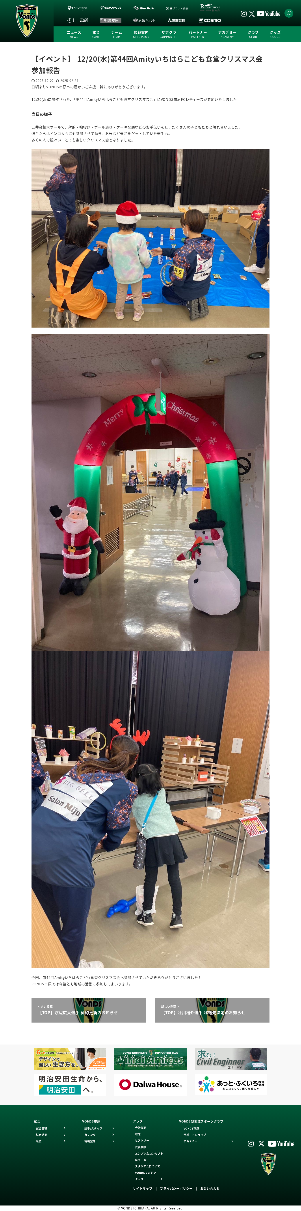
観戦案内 (141, 34)
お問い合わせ (210, 1188)
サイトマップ (142, 1188)
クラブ (253, 34)
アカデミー (227, 34)
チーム (116, 34)
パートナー (198, 34)
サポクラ (169, 34)
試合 (96, 34)
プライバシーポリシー (176, 1188)
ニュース (74, 34)
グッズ (275, 34)
